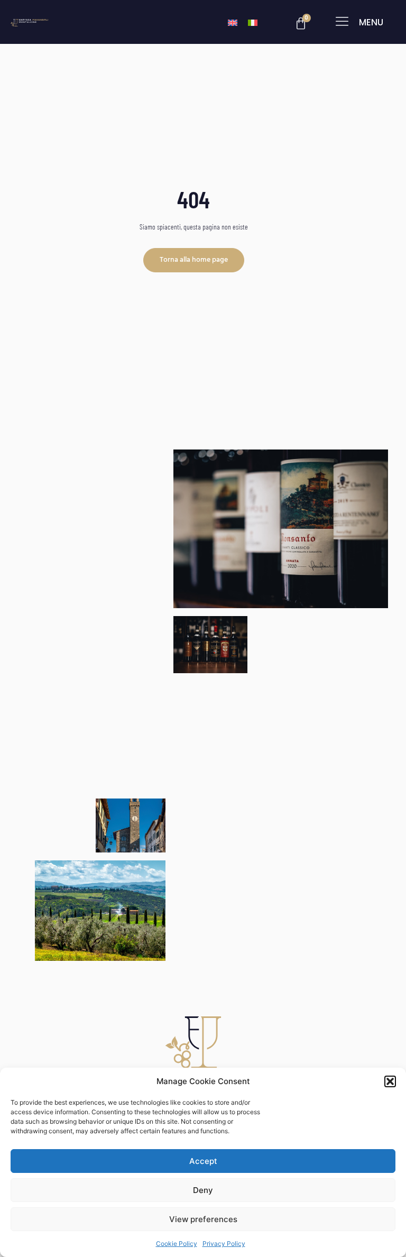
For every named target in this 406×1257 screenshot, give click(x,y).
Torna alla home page (194, 260)
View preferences (203, 1219)
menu (371, 22)
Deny (203, 1190)
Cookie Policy (176, 1243)
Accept (203, 1161)
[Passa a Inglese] (233, 22)
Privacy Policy (223, 1243)
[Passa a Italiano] (253, 22)
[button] (390, 1081)
